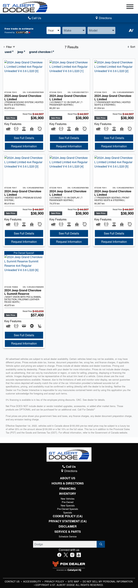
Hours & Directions (68, 483)
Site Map (74, 581)
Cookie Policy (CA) (67, 516)
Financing (67, 488)
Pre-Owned (67, 502)
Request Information (24, 146)
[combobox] (53, 30)
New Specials (68, 505)
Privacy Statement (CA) (68, 521)
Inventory (67, 493)
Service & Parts (67, 531)
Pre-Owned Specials (67, 509)
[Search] (101, 544)
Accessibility (32, 581)
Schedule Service (68, 536)
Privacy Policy (55, 581)
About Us (67, 478)
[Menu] (130, 7)
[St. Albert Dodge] (25, 6)
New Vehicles (67, 498)
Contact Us (12, 581)
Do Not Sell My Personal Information (108, 581)
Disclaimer (68, 526)
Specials (67, 512)
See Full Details (24, 138)
